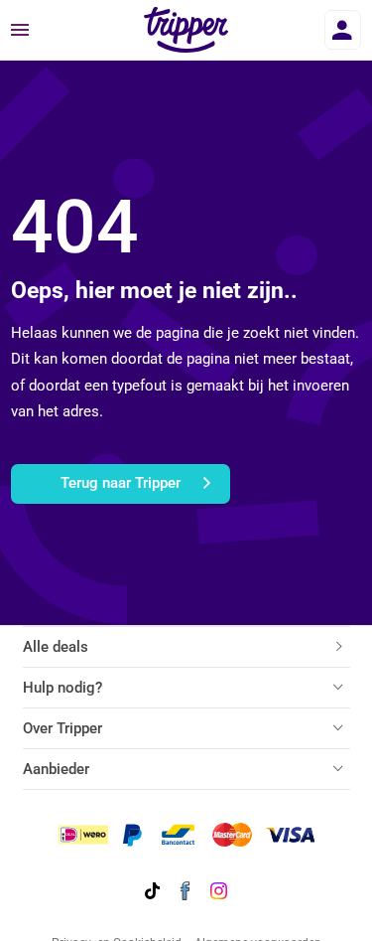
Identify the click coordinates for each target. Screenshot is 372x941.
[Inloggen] (342, 30)
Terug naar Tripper (121, 483)
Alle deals (55, 647)
